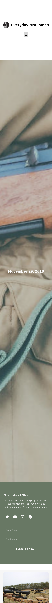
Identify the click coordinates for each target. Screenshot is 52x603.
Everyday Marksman (30, 25)
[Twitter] (7, 516)
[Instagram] (22, 516)
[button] (26, 34)
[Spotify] (30, 516)
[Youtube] (15, 516)
